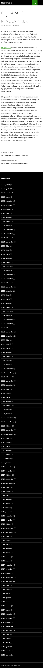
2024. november (7, 234)
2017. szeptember (7, 577)
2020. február (6, 459)
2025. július (5, 213)
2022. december (7, 320)
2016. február (6, 655)
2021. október (6, 377)
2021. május (5, 397)
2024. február (6, 266)
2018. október (6, 524)
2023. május (5, 299)
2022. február (6, 360)
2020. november (7, 422)
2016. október (6, 622)
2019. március (6, 504)
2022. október (6, 328)
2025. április (5, 217)
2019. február (6, 508)
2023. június (5, 295)
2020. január (5, 463)
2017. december (7, 565)
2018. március (6, 553)
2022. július (5, 340)
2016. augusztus (6, 630)
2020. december (7, 418)
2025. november (7, 205)
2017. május (5, 594)
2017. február (6, 606)
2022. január (5, 365)
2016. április (5, 647)
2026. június (5, 185)
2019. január (5, 512)
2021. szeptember (7, 381)
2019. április (5, 499)
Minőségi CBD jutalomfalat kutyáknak (14, 154)
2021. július (5, 389)
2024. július (5, 246)
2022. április (5, 352)
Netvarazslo (6, 2)
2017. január (5, 610)
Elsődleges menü (40, 2)
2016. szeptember (7, 626)
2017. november (7, 569)
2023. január (5, 315)
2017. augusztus (6, 581)
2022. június (5, 344)
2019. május (5, 495)
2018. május (5, 544)
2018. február (6, 557)
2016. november (7, 618)
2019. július (5, 487)
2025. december (7, 201)
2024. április (5, 258)
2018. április (5, 549)
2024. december (7, 230)
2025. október (6, 209)
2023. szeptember (7, 287)
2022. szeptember (7, 332)
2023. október (6, 283)
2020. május (5, 446)
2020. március (6, 454)
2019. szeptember (7, 479)
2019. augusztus (6, 483)
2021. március (6, 405)
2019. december (7, 467)
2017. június (5, 589)
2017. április (5, 598)
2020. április (5, 450)
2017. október (6, 573)
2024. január (5, 270)
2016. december (7, 614)
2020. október (6, 426)
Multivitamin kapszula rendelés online (14, 162)
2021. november (7, 373)
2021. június (5, 393)
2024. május (5, 254)
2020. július (5, 438)
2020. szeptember (7, 430)
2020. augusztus (6, 434)
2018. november (7, 520)
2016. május (5, 643)
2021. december (7, 369)
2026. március (6, 193)
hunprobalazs (14, 25)
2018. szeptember (7, 528)
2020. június (5, 442)
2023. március (6, 307)
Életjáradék (6, 48)
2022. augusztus (6, 336)
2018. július (5, 536)
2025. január (5, 225)
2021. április (5, 401)
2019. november (7, 471)
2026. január (5, 197)
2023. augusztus (6, 291)
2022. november (7, 324)
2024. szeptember (7, 242)
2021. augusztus (6, 385)
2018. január (5, 561)
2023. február (6, 311)
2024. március (6, 262)
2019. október (6, 475)
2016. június (5, 638)
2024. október (6, 238)
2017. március (6, 602)
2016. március (6, 651)
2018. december (7, 516)
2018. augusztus (6, 532)
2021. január (5, 414)
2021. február (6, 410)
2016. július (5, 634)
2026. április (5, 189)
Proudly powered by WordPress (10, 665)
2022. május (5, 348)
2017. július (5, 585)
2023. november (7, 279)
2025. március (6, 221)
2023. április (5, 303)
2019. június (5, 491)
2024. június (5, 250)
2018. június (5, 540)
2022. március (6, 356)
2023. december (7, 275)
